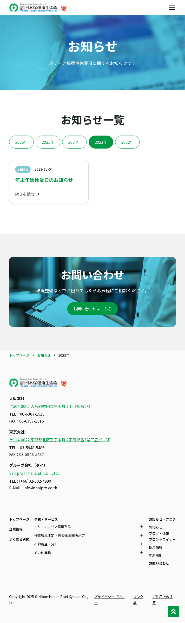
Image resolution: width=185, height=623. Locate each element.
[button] (171, 7)
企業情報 (16, 529)
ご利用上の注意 (162, 599)
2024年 (74, 142)
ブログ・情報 (159, 533)
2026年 (21, 142)
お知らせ (44, 355)
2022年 (127, 142)
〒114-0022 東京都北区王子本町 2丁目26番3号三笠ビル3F (59, 439)
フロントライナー (162, 539)
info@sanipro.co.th (40, 488)
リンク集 (138, 599)
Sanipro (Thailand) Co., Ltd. (34, 473)
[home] (38, 7)
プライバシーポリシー (109, 599)
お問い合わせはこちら (92, 309)
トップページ (19, 355)
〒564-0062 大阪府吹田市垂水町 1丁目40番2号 (49, 406)
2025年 (48, 142)
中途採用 (155, 555)
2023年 (101, 142)
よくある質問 (19, 539)
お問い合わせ (159, 563)
